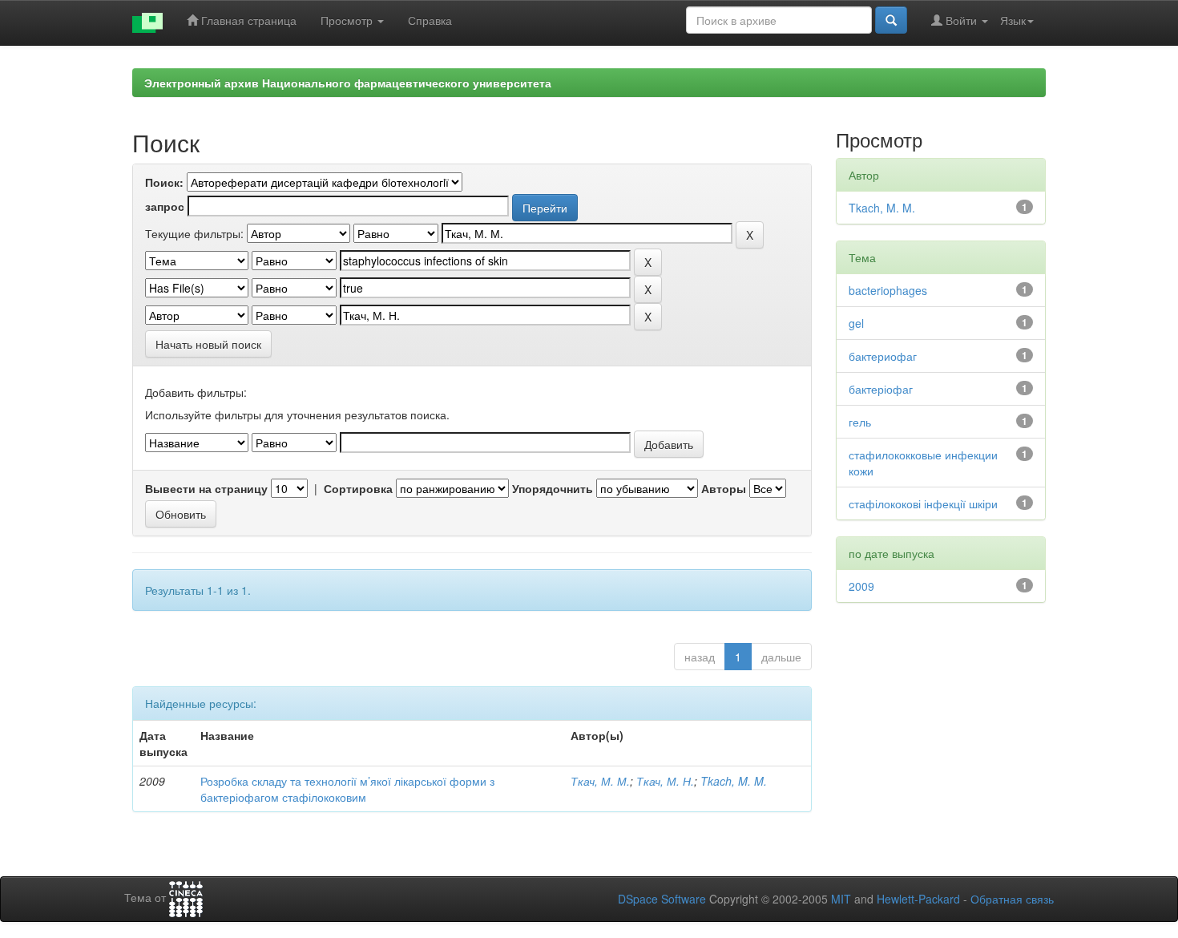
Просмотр (348, 20)
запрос (164, 206)
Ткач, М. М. (600, 781)
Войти (961, 20)
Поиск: (164, 182)
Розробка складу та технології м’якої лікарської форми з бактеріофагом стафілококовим (347, 789)
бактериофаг (883, 356)
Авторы (723, 488)
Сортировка (358, 488)
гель (860, 422)
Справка (430, 20)
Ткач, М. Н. (665, 781)
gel (856, 323)
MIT (841, 899)
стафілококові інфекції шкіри (923, 503)
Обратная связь (1012, 899)
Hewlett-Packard (918, 899)
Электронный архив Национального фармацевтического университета (347, 83)
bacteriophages (888, 290)
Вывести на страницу (206, 488)
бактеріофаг (881, 389)
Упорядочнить (552, 488)
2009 (861, 586)
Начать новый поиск (208, 344)
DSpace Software (662, 899)
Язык (1013, 20)
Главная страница (247, 20)
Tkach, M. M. (733, 781)
